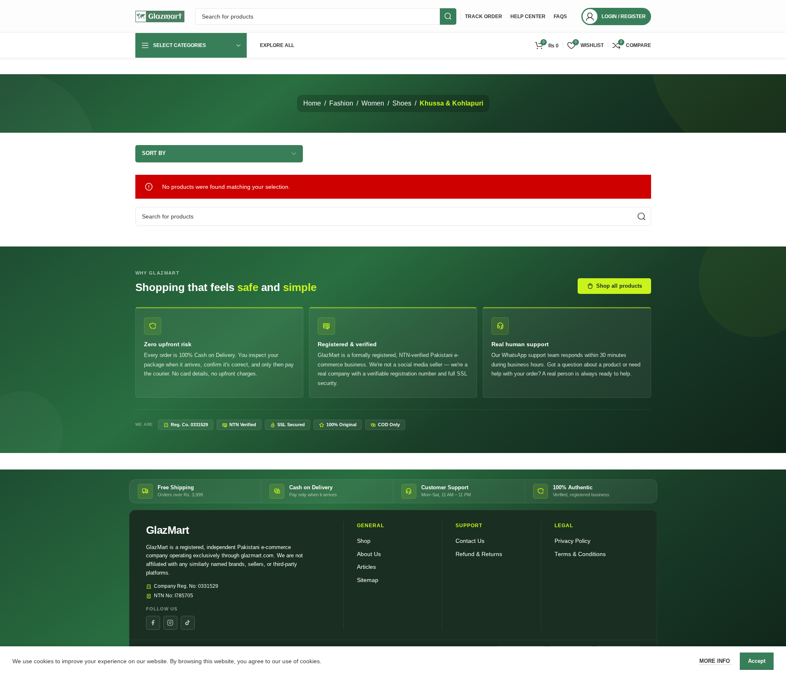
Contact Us (470, 541)
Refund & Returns (479, 554)
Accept (756, 661)
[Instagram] (170, 623)
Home (312, 103)
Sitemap (367, 580)
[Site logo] (160, 16)
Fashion (341, 103)
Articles (366, 567)
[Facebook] (153, 623)
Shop (364, 541)
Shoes (401, 103)
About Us (369, 554)
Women (372, 103)
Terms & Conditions (580, 554)
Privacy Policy (572, 541)
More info (715, 661)
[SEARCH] (448, 16)
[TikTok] (188, 623)
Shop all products (619, 286)
